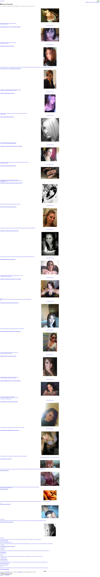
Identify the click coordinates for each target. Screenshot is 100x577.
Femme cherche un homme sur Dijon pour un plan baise (9, 302)
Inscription (98, 2)
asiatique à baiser (12, 571)
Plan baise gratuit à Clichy (4, 470)
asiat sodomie (1, 571)
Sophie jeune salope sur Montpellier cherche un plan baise (9, 430)
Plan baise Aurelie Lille (4, 489)
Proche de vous (94, 2)
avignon (55, 571)
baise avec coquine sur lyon (79, 571)
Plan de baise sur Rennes (4, 540)
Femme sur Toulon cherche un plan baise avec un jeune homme (10, 331)
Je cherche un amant (3, 559)
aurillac (17, 571)
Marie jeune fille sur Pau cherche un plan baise (7, 259)
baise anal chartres (38, 571)
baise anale (57, 571)
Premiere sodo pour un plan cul (5, 504)
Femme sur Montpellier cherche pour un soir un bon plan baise (10, 380)
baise (45, 571)
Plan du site (1, 575)
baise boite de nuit (42, 571)
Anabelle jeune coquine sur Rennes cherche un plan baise (9, 230)
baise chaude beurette (48, 571)
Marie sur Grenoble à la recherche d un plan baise (8, 206)
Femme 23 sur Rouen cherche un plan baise (7, 93)
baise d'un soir (22, 571)
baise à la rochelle (84, 571)
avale (53, 571)
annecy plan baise (64, 571)
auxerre (36, 571)
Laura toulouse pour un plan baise (5, 458)
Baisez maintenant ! (89, 2)
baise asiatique (34, 571)
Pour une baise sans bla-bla (4, 563)
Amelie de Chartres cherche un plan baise (7, 116)
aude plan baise (7, 571)
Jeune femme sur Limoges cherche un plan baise (8, 165)
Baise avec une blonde (30, 571)
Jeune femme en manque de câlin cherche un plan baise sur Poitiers (11, 146)
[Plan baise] (6, 542)
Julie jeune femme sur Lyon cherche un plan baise (8, 356)
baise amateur (4, 571)
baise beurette (59, 571)
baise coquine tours (19, 571)
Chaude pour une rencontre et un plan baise (7, 546)
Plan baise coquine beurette (4, 569)
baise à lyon (67, 571)
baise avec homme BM (26, 571)
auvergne (62, 571)
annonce (15, 571)
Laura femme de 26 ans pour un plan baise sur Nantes (9, 401)
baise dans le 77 (9, 571)
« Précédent (1, 572)
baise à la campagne (70, 571)
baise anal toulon (51, 571)
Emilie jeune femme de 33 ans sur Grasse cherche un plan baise (10, 26)
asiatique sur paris (73, 571)
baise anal (76, 571)
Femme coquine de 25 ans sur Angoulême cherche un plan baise (10, 68)
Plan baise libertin (3, 552)
